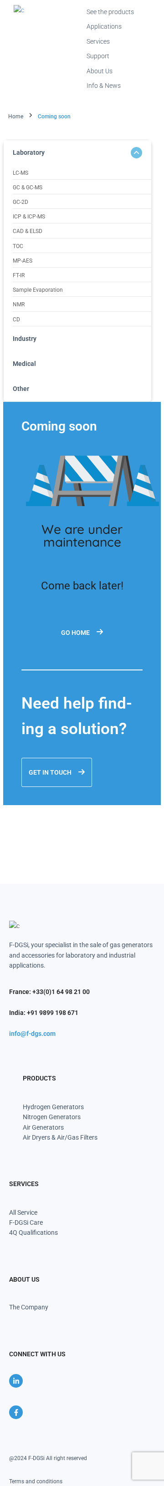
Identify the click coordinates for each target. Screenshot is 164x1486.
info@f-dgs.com (32, 1033)
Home (15, 116)
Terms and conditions (35, 1481)
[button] (77, 152)
